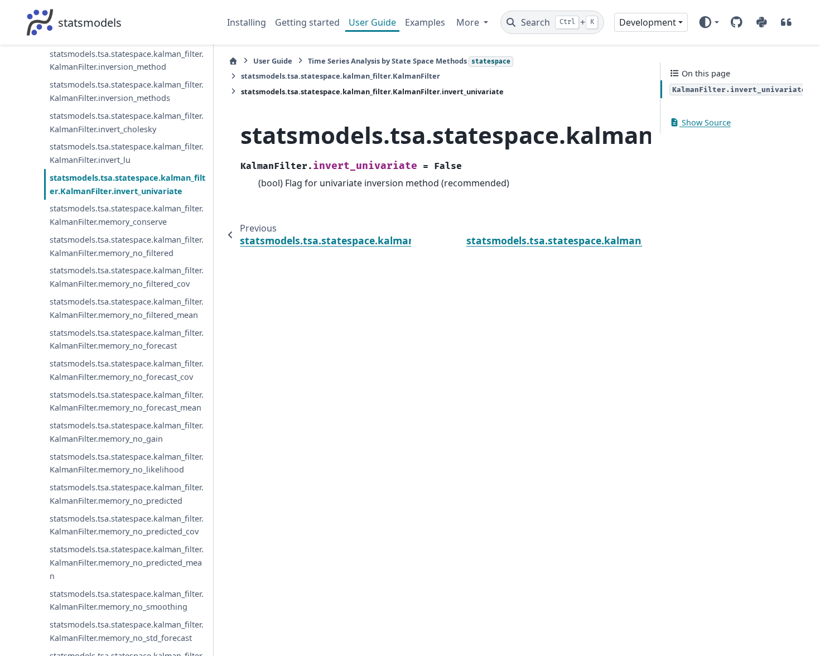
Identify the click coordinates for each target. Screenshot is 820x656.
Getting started (307, 22)
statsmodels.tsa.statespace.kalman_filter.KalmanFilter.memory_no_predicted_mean (127, 562)
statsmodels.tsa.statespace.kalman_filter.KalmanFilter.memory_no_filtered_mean (127, 308)
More (468, 22)
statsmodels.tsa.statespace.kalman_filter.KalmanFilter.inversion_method (127, 61)
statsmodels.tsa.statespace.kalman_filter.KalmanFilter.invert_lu (127, 153)
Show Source (705, 122)
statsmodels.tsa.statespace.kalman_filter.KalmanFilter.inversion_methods (127, 91)
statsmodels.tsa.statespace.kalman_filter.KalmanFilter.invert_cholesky (127, 122)
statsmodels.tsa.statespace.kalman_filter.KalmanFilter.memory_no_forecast (127, 339)
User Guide (372, 22)
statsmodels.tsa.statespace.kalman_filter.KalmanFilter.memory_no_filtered (127, 246)
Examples (425, 22)
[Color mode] (709, 22)
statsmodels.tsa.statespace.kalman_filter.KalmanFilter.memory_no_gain (127, 432)
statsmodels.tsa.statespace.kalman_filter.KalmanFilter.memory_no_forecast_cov (127, 370)
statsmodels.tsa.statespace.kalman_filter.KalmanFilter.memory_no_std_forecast (127, 631)
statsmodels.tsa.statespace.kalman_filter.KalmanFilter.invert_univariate (127, 184)
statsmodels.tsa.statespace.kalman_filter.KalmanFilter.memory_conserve (127, 215)
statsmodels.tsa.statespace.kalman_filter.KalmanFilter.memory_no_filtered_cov (127, 277)
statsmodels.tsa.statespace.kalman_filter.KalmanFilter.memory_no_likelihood (127, 463)
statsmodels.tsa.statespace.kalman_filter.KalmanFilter (340, 76)
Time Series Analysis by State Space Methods (409, 61)
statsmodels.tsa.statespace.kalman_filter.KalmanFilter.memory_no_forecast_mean (127, 401)
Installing (246, 22)
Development (647, 22)
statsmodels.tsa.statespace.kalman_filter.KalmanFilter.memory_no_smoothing (127, 600)
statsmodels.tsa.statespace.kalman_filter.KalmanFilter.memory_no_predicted (127, 494)
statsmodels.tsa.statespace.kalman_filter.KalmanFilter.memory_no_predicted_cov (127, 525)
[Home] (233, 61)
